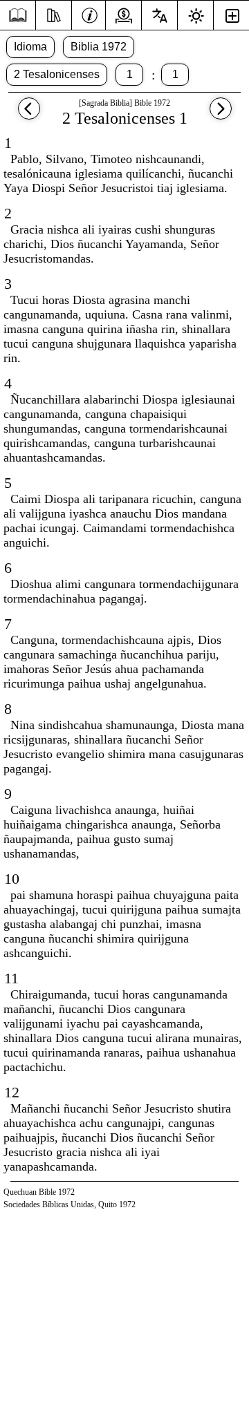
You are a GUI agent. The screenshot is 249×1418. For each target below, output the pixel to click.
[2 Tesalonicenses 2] (220, 115)
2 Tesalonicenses (57, 74)
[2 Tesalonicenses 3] (29, 115)
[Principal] (17, 15)
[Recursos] (53, 14)
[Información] (89, 14)
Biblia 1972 (99, 47)
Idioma (30, 47)
